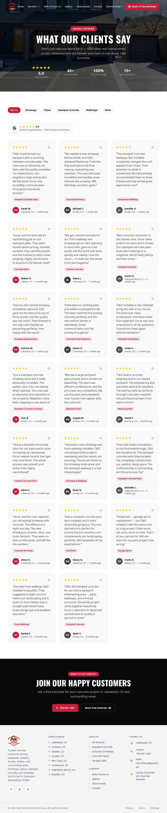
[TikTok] (28, 789)
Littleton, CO (58, 746)
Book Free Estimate (96, 707)
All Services (98, 742)
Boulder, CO (58, 774)
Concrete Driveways (103, 751)
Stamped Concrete (68, 110)
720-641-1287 (67, 707)
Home (20, 6)
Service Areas (113, 6)
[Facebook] (11, 789)
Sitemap (154, 808)
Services (32, 6)
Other (108, 110)
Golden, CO (58, 751)
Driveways (31, 110)
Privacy (129, 808)
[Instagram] (19, 789)
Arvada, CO (58, 756)
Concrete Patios (100, 756)
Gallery (68, 6)
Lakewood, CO (59, 742)
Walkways (92, 110)
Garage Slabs (99, 760)
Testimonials (83, 6)
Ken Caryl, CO (59, 760)
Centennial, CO (60, 765)
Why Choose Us (52, 6)
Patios (47, 110)
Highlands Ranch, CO (63, 769)
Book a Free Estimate (144, 6)
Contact (98, 6)
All (14, 110)
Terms (141, 808)
